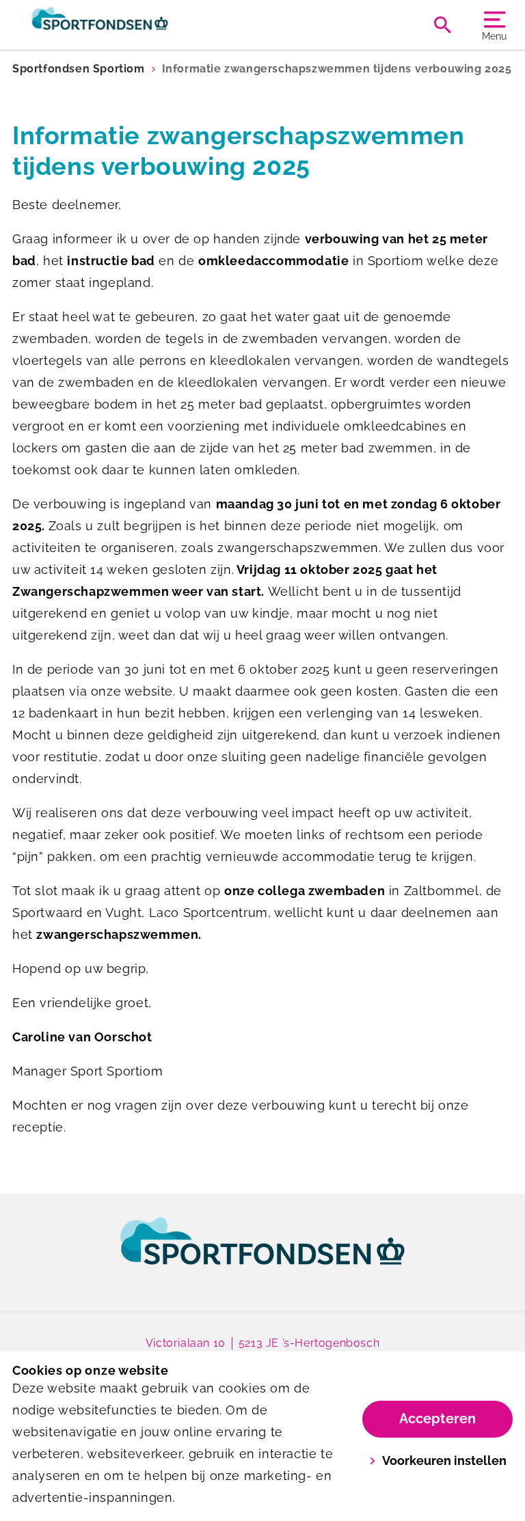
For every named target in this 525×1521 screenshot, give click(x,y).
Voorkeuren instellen (444, 1460)
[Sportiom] (137, 24)
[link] (262, 1254)
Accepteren (437, 1418)
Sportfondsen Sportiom (78, 68)
